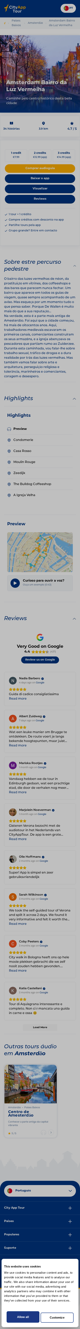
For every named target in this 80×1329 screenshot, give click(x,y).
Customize (57, 1317)
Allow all (23, 1317)
